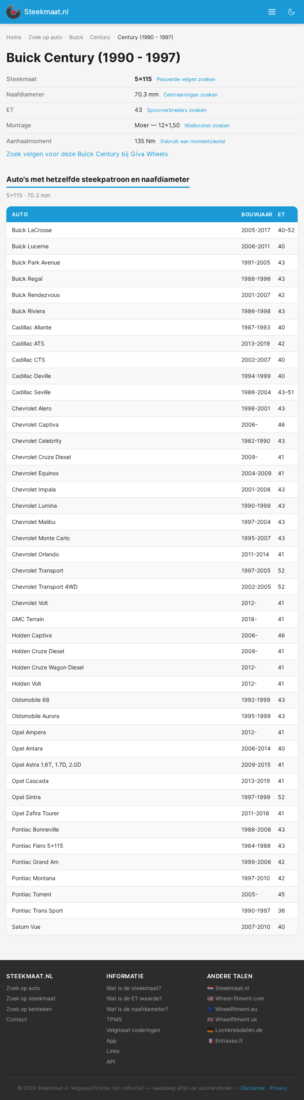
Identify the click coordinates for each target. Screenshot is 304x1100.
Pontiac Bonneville (35, 829)
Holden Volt (26, 683)
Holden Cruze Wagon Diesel (48, 667)
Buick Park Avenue (36, 262)
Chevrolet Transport (37, 570)
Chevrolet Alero (31, 408)
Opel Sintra (26, 797)
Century (100, 37)
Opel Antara (27, 748)
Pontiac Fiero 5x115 (37, 845)
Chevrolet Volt (30, 602)
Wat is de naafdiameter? (137, 1009)
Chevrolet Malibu (33, 521)
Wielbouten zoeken (207, 126)
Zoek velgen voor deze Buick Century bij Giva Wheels (87, 154)
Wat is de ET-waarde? (134, 998)
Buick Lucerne (30, 246)
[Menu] (272, 12)
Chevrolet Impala (34, 489)
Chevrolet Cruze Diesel (41, 457)
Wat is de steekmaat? (133, 988)
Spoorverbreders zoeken (176, 110)
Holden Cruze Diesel (38, 651)
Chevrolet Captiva (35, 424)
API (110, 1061)
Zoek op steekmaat (30, 998)
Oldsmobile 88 (30, 699)
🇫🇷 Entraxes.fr (225, 1041)
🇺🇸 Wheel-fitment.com (235, 998)
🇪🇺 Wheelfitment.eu (232, 1009)
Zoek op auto (45, 37)
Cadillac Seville (31, 392)
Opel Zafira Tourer (35, 813)
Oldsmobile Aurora (35, 716)
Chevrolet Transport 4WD (45, 586)
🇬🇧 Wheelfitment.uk (232, 1019)
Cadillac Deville (31, 375)
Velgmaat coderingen (133, 1030)
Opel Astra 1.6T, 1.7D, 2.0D (46, 764)
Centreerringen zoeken (190, 95)
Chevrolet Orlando (35, 554)
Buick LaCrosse (32, 230)
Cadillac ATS (28, 343)
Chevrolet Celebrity (37, 440)
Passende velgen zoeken (186, 79)
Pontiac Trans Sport (37, 910)
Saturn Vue (26, 926)
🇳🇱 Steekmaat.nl (228, 988)
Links (113, 1051)
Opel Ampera (29, 732)
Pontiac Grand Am (35, 861)
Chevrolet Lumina (34, 505)
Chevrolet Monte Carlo (41, 538)
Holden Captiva (32, 635)
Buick (76, 37)
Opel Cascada (30, 780)
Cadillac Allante (31, 327)
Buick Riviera (28, 311)
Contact (16, 1019)
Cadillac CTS (28, 359)
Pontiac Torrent (31, 894)
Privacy (278, 1088)
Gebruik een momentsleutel (192, 141)
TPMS (114, 1019)
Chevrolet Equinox (35, 473)
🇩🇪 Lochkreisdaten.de (234, 1030)
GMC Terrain (28, 619)
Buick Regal (27, 278)
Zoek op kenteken (29, 1009)
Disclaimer (253, 1088)
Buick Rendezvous (36, 294)
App (111, 1041)
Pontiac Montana (33, 878)
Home (13, 37)
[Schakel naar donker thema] (291, 12)
